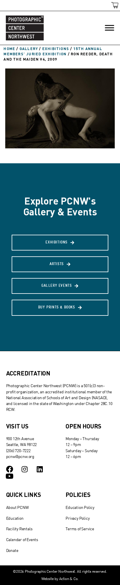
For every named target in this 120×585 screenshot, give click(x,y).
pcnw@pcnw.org (20, 456)
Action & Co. (69, 578)
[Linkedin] (39, 469)
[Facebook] (9, 469)
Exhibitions (55, 48)
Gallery (29, 48)
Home (9, 48)
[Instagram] (24, 469)
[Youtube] (9, 476)
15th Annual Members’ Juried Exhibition (52, 51)
